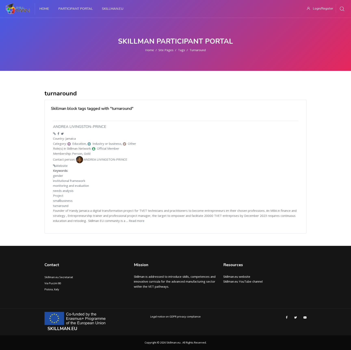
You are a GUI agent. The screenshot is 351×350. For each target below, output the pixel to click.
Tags (181, 50)
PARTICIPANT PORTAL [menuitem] (75, 8)
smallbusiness (63, 201)
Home (149, 50)
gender (58, 176)
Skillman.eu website (236, 276)
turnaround (198, 50)
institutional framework (69, 181)
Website (62, 166)
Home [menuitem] (44, 8)
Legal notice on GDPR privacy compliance (175, 316)
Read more (136, 221)
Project (58, 195)
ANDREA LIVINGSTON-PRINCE (79, 126)
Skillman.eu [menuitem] (112, 8)
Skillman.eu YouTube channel (243, 281)
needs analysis (63, 191)
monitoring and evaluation (71, 186)
